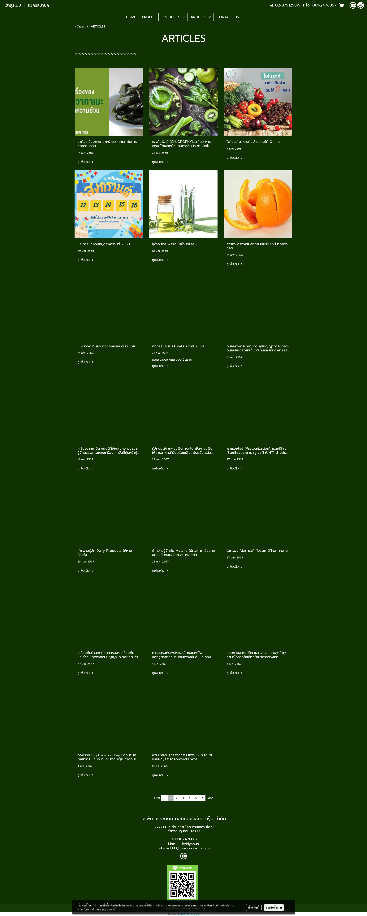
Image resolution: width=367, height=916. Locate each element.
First (157, 798)
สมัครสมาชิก (38, 5)
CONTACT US (228, 17)
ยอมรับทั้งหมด (274, 907)
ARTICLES (199, 17)
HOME (131, 17)
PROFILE (149, 17)
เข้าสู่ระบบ (12, 5)
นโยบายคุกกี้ (108, 909)
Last (209, 798)
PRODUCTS (172, 17)
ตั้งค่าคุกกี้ (253, 907)
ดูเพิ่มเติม (84, 162)
